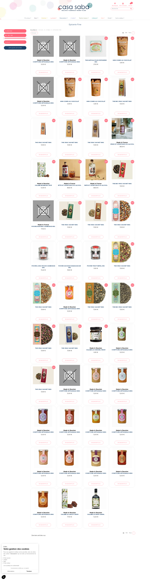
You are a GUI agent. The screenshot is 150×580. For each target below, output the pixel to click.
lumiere (53, 18)
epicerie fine (57, 30)
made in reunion (43, 60)
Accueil (40, 30)
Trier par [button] (33, 33)
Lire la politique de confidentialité (11, 565)
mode (109, 18)
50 (123, 32)
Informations (10, 571)
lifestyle (94, 18)
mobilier (43, 18)
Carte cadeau (119, 18)
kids (102, 18)
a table (73, 18)
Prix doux (27, 18)
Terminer (29, 571)
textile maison (83, 18)
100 (126, 32)
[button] (4, 577)
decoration (63, 18)
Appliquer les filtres (15, 47)
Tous (130, 32)
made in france (122, 142)
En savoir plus (43, 72)
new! (35, 18)
